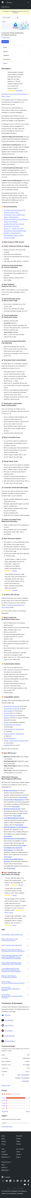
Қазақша (7, 1177)
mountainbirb (19, 90)
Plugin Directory (5, 7)
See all (27, 1111)
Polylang (6, 722)
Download (5, 41)
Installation (6, 55)
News (3, 1138)
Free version (23, 797)
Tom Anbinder (8, 1030)
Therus (14, 925)
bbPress (5, 1167)
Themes (18, 1138)
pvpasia (14, 895)
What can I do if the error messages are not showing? (9, 976)
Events (18, 1151)
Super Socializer (8, 711)
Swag (18, 1157)
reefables (15, 590)
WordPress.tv (6, 1157)
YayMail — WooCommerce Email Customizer (16, 740)
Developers (5, 1154)
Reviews (5, 51)
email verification (25, 1074)
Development (6, 59)
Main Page (4, 94)
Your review (5, 1111)
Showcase (19, 1136)
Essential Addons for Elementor (12, 724)
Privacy (4, 1144)
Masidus (14, 571)
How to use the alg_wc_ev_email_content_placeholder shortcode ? (12, 996)
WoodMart (7, 745)
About (3, 1136)
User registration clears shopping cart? (12, 934)
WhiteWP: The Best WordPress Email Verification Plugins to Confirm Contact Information (14, 235)
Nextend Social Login (10, 715)
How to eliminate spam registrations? (12, 945)
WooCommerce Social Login (11, 706)
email (19, 1074)
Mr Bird (21, 885)
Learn (3, 1149)
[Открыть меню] (28, 2)
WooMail (6, 718)
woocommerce (25, 1081)
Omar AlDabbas (9, 1020)
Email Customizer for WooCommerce (14, 729)
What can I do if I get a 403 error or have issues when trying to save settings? (13, 950)
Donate (19, 1154)
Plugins (18, 1141)
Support (5, 63)
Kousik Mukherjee (9, 1036)
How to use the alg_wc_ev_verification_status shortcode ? (13, 982)
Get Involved (19, 1149)
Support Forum (13, 94)
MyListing (6, 713)
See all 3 (27, 1071)
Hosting (4, 1141)
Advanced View (6, 1085)
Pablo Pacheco (9, 1025)
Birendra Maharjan (10, 1041)
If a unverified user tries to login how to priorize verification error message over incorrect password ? (11, 970)
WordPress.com (7, 1162)
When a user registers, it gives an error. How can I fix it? (10, 939)
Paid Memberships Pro (10, 738)
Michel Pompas (9, 912)
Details (5, 47)
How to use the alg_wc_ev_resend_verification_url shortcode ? (11, 989)
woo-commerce (25, 1078)
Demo (8, 96)
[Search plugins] (17, 17)
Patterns (18, 1144)
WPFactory (6, 37)
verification (17, 1078)
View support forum (7, 1126)
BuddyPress (6, 1170)
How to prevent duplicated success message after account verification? (11, 963)
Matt (4, 1165)
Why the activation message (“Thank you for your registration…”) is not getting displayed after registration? (12, 957)
